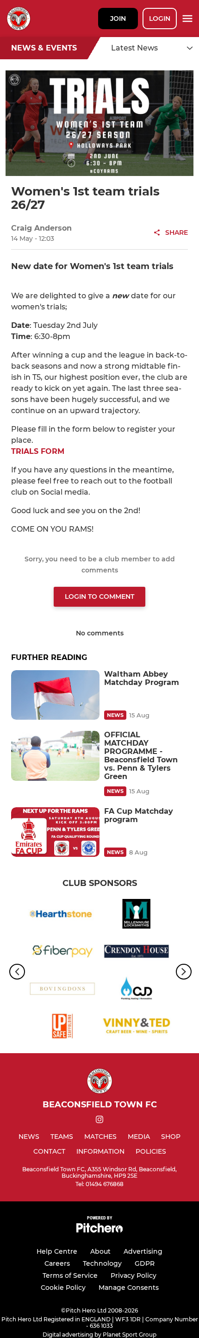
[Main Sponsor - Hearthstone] (62, 915)
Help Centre (57, 1251)
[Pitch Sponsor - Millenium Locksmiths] (136, 915)
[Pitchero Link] (99, 1230)
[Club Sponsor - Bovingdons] (62, 990)
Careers (57, 1263)
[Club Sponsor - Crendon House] (136, 952)
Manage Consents (129, 1287)
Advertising (143, 1251)
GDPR (145, 1263)
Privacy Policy (133, 1275)
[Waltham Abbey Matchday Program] (55, 695)
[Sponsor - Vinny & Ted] (136, 1027)
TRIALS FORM (37, 451)
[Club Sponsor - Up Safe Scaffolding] (62, 1027)
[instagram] (99, 1121)
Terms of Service (70, 1275)
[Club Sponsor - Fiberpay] (62, 952)
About (100, 1251)
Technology (102, 1263)
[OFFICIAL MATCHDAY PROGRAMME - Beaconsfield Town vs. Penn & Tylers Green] (55, 755)
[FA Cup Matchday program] (55, 832)
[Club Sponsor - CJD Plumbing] (136, 990)
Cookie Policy (63, 1287)
